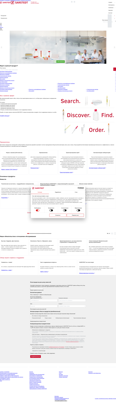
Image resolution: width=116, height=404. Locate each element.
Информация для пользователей (36, 374)
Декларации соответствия (35, 380)
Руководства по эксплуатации (36, 377)
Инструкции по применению (35, 375)
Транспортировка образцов (79, 318)
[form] (58, 319)
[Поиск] (114, 69)
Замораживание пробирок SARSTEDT (38, 388)
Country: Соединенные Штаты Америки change (105, 398)
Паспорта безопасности (34, 379)
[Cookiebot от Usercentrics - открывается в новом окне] (78, 188)
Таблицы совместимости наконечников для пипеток (11, 377)
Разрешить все (75, 215)
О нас (60, 373)
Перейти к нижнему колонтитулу (23, 0)
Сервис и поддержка (4, 371)
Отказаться (57, 215)
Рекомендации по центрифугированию (8, 373)
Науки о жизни (48, 318)
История (61, 374)
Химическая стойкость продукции (36, 387)
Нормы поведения (63, 377)
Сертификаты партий (5, 378)
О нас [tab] (76, 192)
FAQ (1, 380)
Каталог (31, 371)
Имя (31, 303)
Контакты (90, 371)
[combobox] (56, 70)
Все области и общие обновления (39, 315)
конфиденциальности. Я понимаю (56, 346)
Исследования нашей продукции (36, 378)
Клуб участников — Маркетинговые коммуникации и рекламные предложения (49, 334)
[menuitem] (112, 2)
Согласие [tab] (40, 192)
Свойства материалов (34, 384)
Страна (61, 303)
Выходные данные (59, 397)
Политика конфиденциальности (62, 398)
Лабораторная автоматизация (62, 318)
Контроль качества (33, 383)
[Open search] (115, 21)
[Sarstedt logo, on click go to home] (19, 7)
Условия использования (60, 399)
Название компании (63, 298)
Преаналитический (36, 318)
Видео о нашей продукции (35, 382)
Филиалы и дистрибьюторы (94, 373)
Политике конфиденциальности (72, 341)
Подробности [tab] (58, 192)
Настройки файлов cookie (61, 400)
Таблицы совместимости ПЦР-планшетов (9, 375)
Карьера (61, 371)
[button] (1, 24)
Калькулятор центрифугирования (7, 374)
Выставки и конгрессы (5, 379)
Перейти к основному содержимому (8, 0)
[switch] (51, 210)
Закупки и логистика (63, 375)
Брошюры (31, 373)
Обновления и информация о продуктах (41, 330)
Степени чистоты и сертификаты (36, 386)
